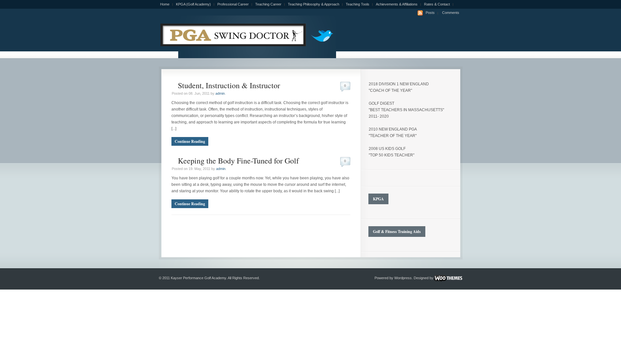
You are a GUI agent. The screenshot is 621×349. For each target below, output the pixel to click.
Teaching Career (268, 4)
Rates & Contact (437, 4)
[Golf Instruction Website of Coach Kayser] (232, 45)
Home (164, 4)
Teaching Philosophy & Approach (313, 4)
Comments (450, 13)
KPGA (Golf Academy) (193, 4)
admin (220, 93)
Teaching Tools (357, 4)
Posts (430, 13)
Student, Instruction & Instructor (229, 85)
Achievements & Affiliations (397, 4)
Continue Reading (190, 141)
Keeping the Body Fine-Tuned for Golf (238, 160)
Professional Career (233, 4)
